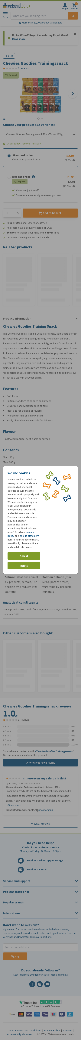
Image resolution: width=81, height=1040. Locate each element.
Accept (24, 556)
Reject (24, 566)
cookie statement (29, 536)
